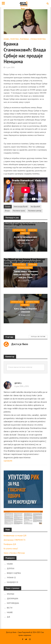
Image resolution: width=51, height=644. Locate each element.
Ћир (23, 8)
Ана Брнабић (35, 206)
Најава (10, 564)
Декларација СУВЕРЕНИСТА (14, 540)
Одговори (8, 461)
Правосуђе (25, 233)
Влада (7, 211)
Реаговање (24, 39)
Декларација (12, 598)
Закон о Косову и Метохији (14, 553)
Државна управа (32, 302)
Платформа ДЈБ (10, 544)
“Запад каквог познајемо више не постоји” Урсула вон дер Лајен (25, 274)
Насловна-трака (19, 211)
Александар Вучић (21, 206)
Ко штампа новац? (11, 548)
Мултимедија (13, 603)
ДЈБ (8, 617)
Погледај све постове (38, 336)
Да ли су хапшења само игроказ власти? (25, 238)
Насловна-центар (34, 211)
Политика (14, 39)
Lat (28, 8)
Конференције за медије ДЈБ (15, 535)
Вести (9, 608)
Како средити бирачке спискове (25, 310)
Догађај (10, 568)
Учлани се (11, 577)
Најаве (10, 612)
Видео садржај (14, 573)
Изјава (6, 39)
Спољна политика (38, 39)
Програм (10, 594)
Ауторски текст (19, 230)
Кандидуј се (12, 582)
